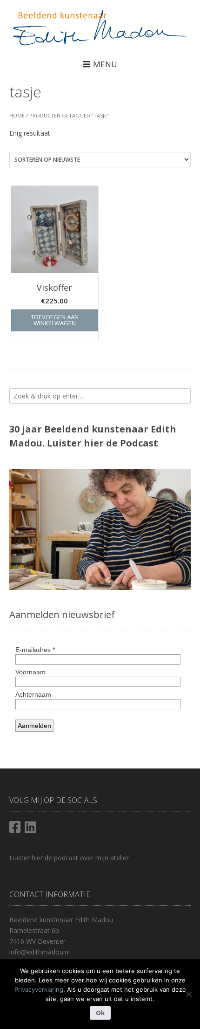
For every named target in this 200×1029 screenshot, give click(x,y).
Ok (100, 1012)
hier (94, 443)
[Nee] (188, 994)
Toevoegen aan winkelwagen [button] (55, 320)
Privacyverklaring (38, 989)
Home (17, 115)
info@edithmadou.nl (39, 951)
